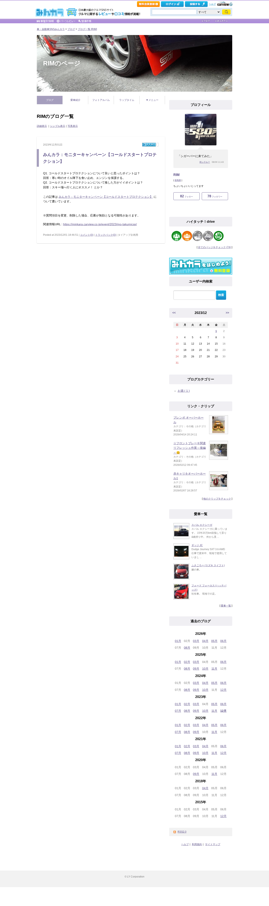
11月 (214, 668)
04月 (205, 641)
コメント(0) (86, 234)
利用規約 (197, 844)
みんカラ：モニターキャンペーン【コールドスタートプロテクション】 (106, 196)
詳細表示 (42, 126)
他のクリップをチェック (217, 498)
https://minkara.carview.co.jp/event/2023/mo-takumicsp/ (100, 224)
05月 (214, 641)
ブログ (71, 29)
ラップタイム (126, 100)
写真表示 (73, 126)
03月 (196, 641)
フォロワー (214, 196)
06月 (223, 641)
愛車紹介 (75, 100)
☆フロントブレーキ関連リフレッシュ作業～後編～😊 (189, 447)
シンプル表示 (57, 126)
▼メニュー (152, 100)
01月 (178, 641)
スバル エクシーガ (201, 524)
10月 (205, 668)
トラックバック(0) (105, 234)
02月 (187, 662)
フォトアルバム (101, 100)
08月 (187, 647)
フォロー (186, 196)
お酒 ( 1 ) (184, 390)
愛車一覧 (226, 605)
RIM (176, 175)
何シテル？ (204, 162)
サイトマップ (212, 844)
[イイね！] (149, 144)
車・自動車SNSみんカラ (51, 29)
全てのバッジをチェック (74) (214, 247)
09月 (196, 668)
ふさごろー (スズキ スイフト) (208, 565)
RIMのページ (61, 63)
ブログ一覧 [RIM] (87, 29)
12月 (223, 689)
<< (174, 312)
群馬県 (178, 180)
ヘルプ (212, 4)
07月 (178, 710)
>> (227, 312)
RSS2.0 (182, 831)
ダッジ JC (197, 545)
